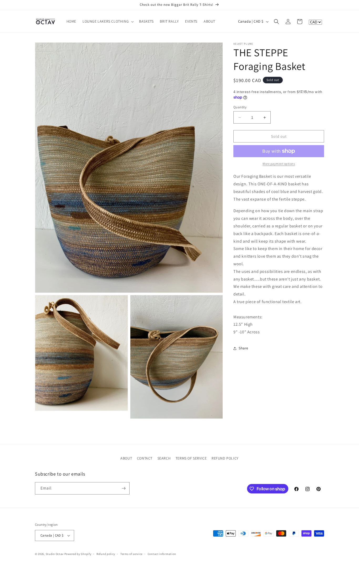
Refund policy (105, 553)
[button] (107, 21)
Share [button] (243, 348)
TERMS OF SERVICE (191, 458)
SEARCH (164, 458)
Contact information (162, 553)
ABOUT (126, 458)
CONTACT (144, 458)
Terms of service (131, 553)
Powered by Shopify (77, 554)
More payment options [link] (279, 164)
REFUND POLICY (225, 458)
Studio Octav (55, 554)
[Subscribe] (123, 488)
